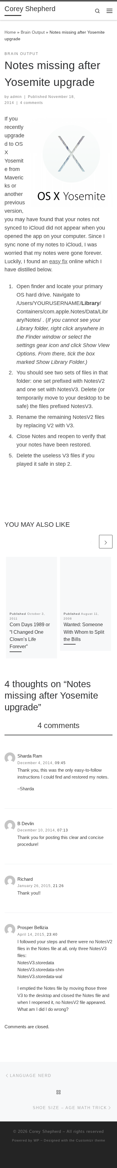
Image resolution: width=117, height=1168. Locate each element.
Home (10, 32)
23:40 (52, 934)
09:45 (60, 763)
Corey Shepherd (45, 1131)
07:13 (62, 830)
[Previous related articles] (91, 541)
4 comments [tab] (59, 725)
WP (36, 1140)
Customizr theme (90, 1140)
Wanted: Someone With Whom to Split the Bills (84, 632)
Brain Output (33, 32)
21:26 (58, 886)
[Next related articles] (105, 541)
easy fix (58, 261)
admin (16, 97)
